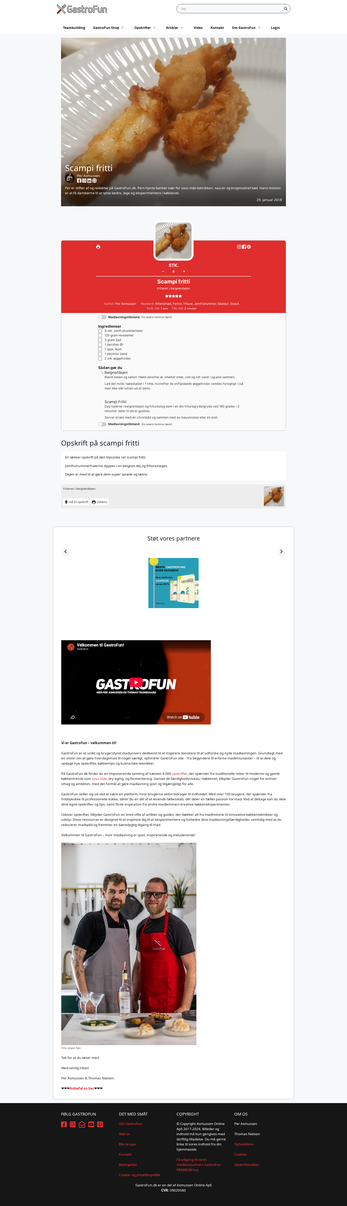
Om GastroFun (244, 27)
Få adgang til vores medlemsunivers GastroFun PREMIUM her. (199, 1164)
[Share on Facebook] (244, 247)
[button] (249, 247)
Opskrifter (142, 27)
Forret (177, 304)
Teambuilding (74, 27)
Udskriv (101, 502)
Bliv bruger (127, 1144)
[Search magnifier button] (286, 8)
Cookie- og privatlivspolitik (139, 1174)
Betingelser (128, 1164)
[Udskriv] (98, 247)
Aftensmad (163, 304)
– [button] (163, 271)
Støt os (124, 1134)
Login (275, 27)
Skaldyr (223, 304)
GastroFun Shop (106, 27)
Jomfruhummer (205, 304)
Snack (234, 304)
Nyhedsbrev (244, 1144)
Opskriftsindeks (246, 1164)
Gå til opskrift (78, 502)
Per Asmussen (88, 175)
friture (188, 304)
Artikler (172, 27)
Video (198, 27)
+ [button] (184, 271)
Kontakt (217, 27)
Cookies (240, 1154)
